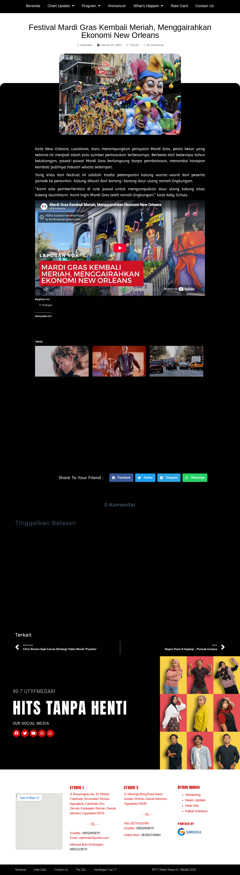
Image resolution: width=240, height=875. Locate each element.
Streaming (193, 795)
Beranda (20, 869)
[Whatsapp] (50, 733)
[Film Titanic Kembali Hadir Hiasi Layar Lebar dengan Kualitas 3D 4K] (62, 361)
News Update (195, 800)
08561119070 (78, 849)
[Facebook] (16, 733)
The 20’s (81, 869)
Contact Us (61, 869)
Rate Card (40, 869)
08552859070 (91, 833)
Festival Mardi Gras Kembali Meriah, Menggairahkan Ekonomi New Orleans (120, 31)
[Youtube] (33, 733)
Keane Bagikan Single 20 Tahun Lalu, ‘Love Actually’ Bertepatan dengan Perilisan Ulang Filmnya (119, 382)
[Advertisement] (120, 421)
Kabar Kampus (196, 811)
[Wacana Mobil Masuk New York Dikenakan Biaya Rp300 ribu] (176, 361)
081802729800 (151, 835)
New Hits (192, 806)
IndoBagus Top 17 (105, 869)
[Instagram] (42, 733)
